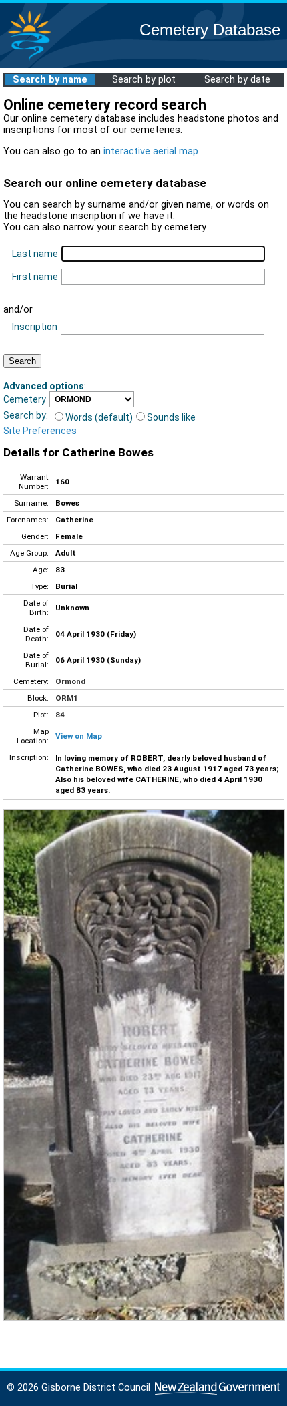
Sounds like (171, 417)
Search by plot (144, 79)
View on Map (78, 736)
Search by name (50, 79)
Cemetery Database (209, 30)
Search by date (237, 79)
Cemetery (24, 399)
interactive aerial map (150, 151)
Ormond (70, 681)
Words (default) (99, 417)
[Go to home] (29, 59)
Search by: (25, 415)
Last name (35, 253)
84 (60, 714)
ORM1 (66, 698)
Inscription (34, 326)
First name (35, 276)
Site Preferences (40, 430)
